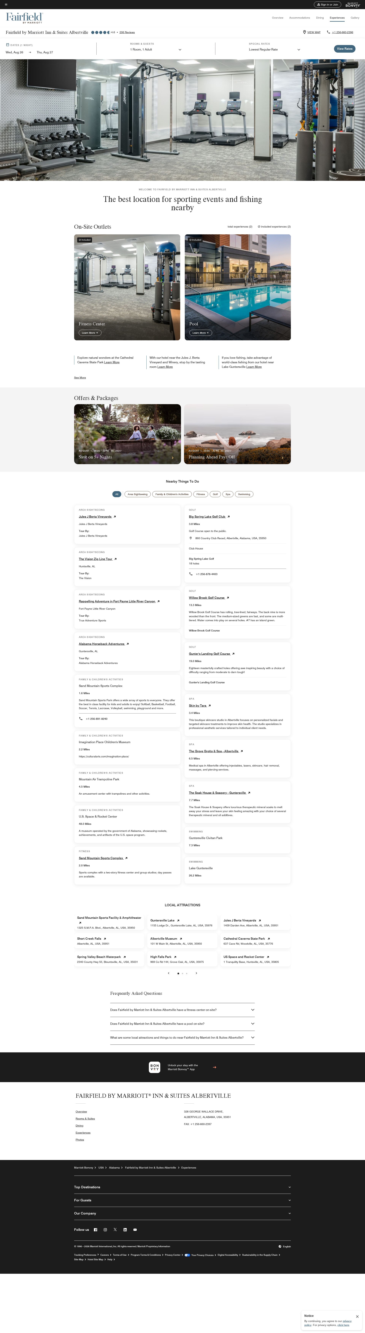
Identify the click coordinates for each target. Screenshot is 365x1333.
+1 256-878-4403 (206, 574)
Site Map (78, 1259)
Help (109, 1259)
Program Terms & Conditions (146, 1255)
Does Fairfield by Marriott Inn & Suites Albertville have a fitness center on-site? (163, 1010)
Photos (80, 1139)
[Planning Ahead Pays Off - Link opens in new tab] (237, 434)
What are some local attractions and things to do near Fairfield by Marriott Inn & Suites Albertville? (177, 1037)
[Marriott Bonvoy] (350, 4)
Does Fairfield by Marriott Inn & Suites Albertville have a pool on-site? (157, 1024)
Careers (104, 1255)
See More (80, 377)
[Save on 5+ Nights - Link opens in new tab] (127, 434)
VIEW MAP (314, 32)
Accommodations (299, 17)
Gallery (355, 17)
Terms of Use (120, 1255)
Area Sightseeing (138, 494)
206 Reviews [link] (127, 32)
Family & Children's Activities (172, 494)
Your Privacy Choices (201, 1255)
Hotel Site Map (95, 1259)
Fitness (201, 494)
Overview (277, 17)
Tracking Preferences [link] (85, 1255)
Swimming (244, 494)
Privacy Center (172, 1255)
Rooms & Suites (85, 1118)
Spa (228, 494)
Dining (320, 17)
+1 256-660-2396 (342, 32)
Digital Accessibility (228, 1255)
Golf (215, 494)
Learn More (89, 332)
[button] (327, 5)
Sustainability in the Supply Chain (260, 1255)
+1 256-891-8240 (96, 718)
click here (343, 1325)
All (116, 494)
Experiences (337, 17)
